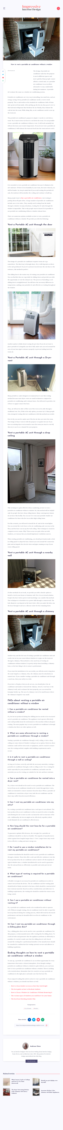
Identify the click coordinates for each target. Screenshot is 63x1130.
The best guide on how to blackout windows (25, 989)
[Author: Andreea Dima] (25, 1046)
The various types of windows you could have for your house (31, 996)
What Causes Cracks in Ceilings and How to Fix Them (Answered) (21, 1081)
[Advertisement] (19, 82)
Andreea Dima (35, 1046)
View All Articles (32, 1061)
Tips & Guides (28, 1008)
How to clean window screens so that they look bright (29, 986)
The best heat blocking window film (23, 999)
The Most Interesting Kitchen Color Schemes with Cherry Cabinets (20, 1091)
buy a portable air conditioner (31, 198)
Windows (36, 1008)
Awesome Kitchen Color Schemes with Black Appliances (50, 1091)
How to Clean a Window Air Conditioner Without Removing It (31, 992)
